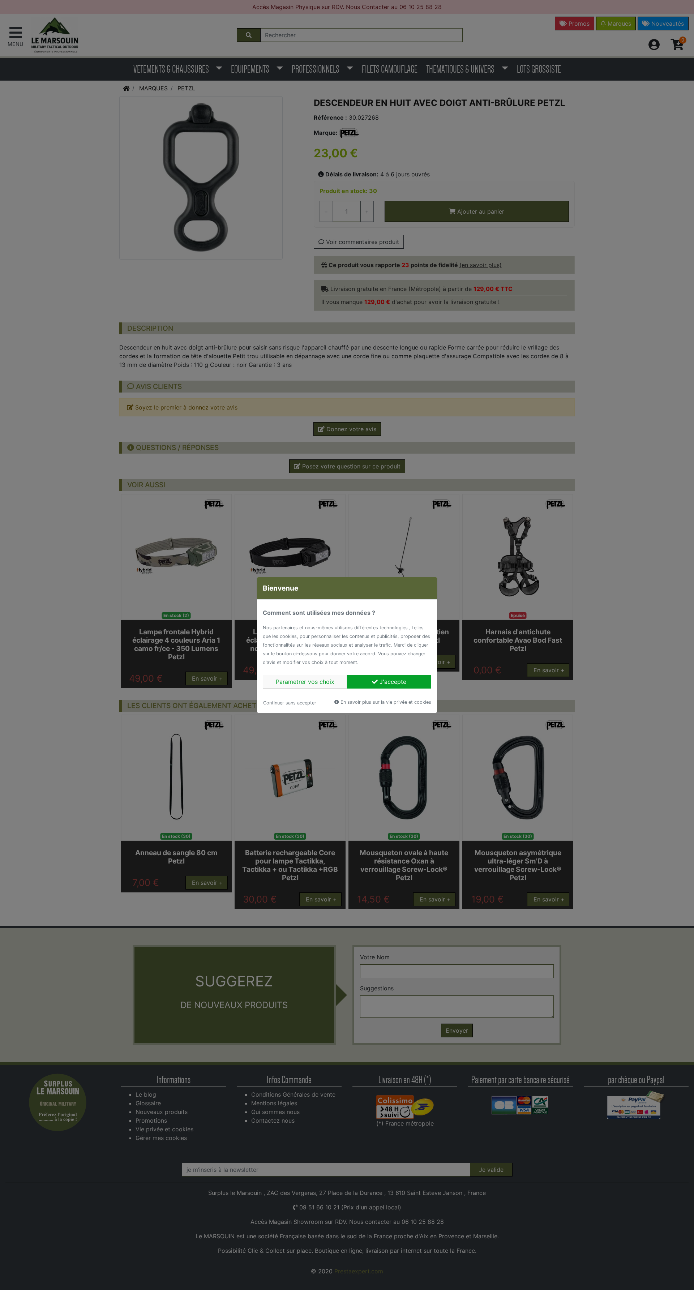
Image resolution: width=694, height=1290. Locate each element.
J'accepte (392, 681)
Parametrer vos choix (305, 681)
